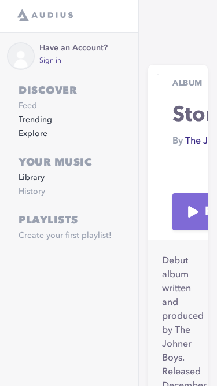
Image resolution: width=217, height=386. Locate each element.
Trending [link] (35, 120)
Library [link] (32, 178)
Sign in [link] (50, 60)
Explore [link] (33, 134)
